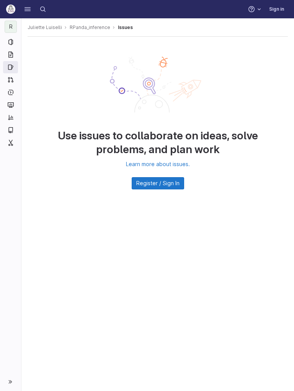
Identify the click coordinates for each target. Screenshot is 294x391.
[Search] (43, 9)
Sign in (276, 9)
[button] (27, 9)
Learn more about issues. (158, 164)
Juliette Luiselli (45, 27)
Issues (125, 27)
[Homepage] (10, 9)
